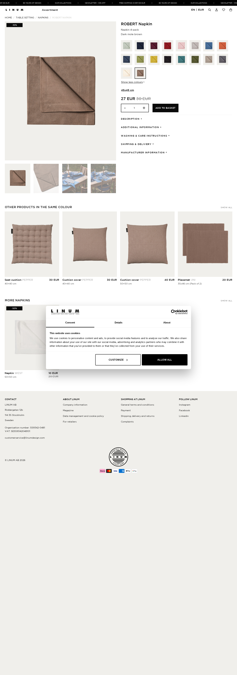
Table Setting (25, 17)
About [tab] (166, 322)
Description (130, 119)
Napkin (14, 373)
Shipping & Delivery (136, 144)
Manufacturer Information (143, 152)
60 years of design (27, 3)
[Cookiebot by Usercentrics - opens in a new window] (173, 312)
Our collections (58, 3)
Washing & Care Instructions (144, 135)
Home (8, 17)
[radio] (126, 45)
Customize (116, 359)
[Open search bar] (209, 9)
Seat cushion (19, 279)
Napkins (43, 17)
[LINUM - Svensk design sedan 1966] (14, 10)
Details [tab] (119, 322)
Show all (226, 207)
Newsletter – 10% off (90, 3)
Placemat (187, 279)
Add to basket (165, 108)
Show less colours (132, 82)
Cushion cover (77, 279)
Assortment (50, 9)
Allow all (164, 359)
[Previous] (11, 91)
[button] (197, 10)
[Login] (216, 10)
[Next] (110, 91)
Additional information (140, 127)
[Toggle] (142, 119)
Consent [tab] (70, 322)
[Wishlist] (223, 10)
